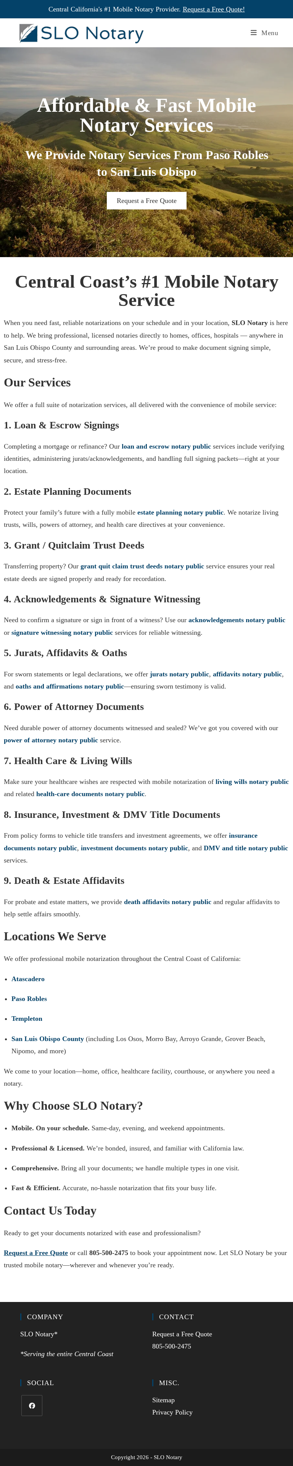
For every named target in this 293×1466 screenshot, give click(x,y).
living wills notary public (252, 781)
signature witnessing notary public (62, 632)
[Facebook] (31, 1405)
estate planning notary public (180, 512)
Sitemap (163, 1400)
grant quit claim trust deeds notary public (142, 566)
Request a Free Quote (147, 200)
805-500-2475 (171, 1346)
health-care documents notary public (90, 794)
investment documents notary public (134, 848)
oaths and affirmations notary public (70, 686)
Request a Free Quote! (214, 9)
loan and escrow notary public (166, 446)
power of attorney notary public (51, 740)
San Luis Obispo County (47, 1039)
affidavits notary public (247, 674)
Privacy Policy (172, 1412)
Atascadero (28, 979)
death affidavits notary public (167, 902)
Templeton (26, 1018)
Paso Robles (29, 999)
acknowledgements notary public (236, 620)
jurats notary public (179, 674)
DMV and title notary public (246, 848)
